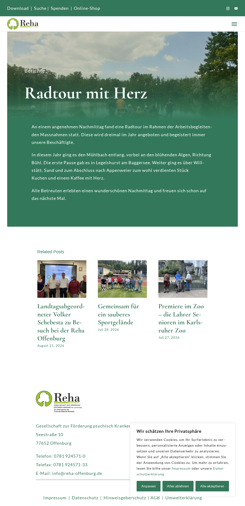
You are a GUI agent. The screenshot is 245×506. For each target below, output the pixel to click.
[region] (182, 459)
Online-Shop (87, 8)
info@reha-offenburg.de (77, 473)
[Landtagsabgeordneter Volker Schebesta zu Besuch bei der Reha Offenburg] (61, 262)
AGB (155, 497)
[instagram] (228, 8)
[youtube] (236, 8)
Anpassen (148, 486)
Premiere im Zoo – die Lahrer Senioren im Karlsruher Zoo (181, 318)
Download (18, 8)
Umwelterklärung (183, 497)
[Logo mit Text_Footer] (59, 392)
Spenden (60, 8)
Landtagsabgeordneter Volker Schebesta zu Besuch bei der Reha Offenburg (61, 322)
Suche (40, 8)
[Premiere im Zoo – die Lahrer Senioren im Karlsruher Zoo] (182, 262)
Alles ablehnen (178, 486)
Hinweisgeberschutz (125, 497)
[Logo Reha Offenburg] (47, 23)
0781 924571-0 (69, 456)
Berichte (34, 70)
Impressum (181, 468)
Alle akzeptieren (212, 486)
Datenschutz (85, 497)
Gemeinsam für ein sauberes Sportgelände (118, 314)
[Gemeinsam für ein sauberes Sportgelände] (122, 262)
